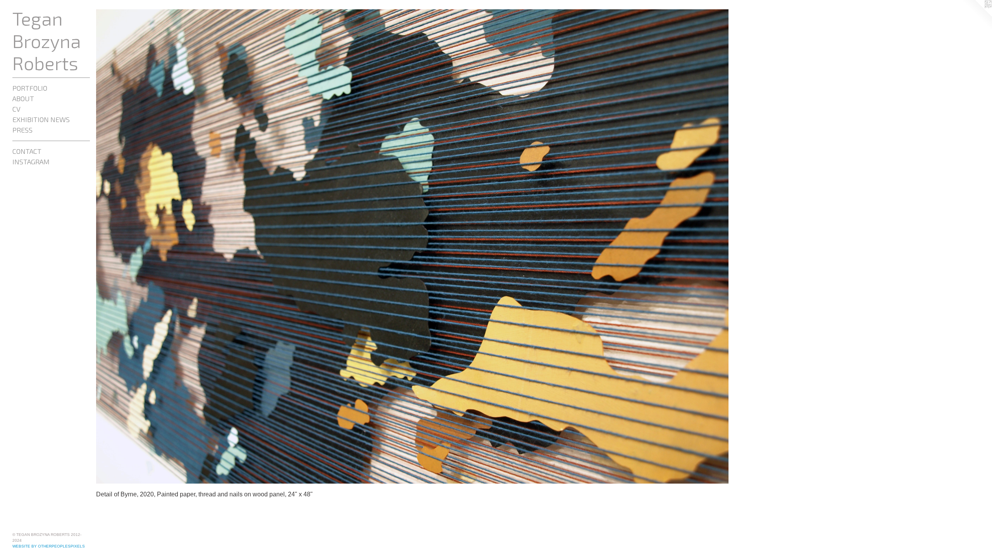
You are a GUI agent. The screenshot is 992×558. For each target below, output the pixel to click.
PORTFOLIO (29, 88)
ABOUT (23, 98)
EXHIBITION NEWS (41, 119)
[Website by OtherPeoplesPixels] (976, 15)
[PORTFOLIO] (412, 246)
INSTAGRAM (31, 161)
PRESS (22, 130)
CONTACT (26, 151)
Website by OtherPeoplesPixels (48, 546)
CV (16, 109)
